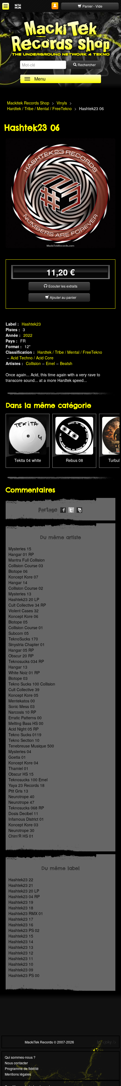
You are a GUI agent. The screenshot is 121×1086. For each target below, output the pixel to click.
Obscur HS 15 (20, 774)
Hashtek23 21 (20, 885)
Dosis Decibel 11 (23, 813)
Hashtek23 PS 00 (23, 975)
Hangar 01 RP (21, 554)
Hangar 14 (17, 582)
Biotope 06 (18, 571)
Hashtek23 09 (20, 969)
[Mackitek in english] (18, 6)
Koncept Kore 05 (23, 695)
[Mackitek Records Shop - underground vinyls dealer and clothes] (60, 38)
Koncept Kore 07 (23, 577)
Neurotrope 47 (21, 802)
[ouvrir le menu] (5, 6)
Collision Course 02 (25, 588)
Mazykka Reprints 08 (27, 428)
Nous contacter (16, 1062)
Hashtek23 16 (20, 924)
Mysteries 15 (19, 548)
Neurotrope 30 (21, 830)
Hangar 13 (17, 667)
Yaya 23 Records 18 (26, 785)
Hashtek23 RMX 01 (25, 913)
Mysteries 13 (19, 594)
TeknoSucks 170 (23, 639)
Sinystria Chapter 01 (26, 644)
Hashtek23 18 (20, 908)
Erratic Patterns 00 (25, 717)
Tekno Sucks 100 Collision (31, 684)
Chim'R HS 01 (20, 836)
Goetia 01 (17, 757)
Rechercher (86, 64)
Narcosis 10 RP (22, 712)
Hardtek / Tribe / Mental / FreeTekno (69, 352)
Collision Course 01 (25, 627)
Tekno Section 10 (23, 740)
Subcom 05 (18, 633)
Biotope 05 (18, 622)
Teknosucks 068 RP (26, 808)
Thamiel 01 (18, 768)
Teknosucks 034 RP (26, 661)
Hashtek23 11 (20, 958)
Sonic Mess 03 (21, 706)
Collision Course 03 (25, 565)
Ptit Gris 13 (18, 791)
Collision (33, 363)
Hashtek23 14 (20, 941)
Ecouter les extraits (62, 286)
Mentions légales (18, 1074)
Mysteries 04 (19, 751)
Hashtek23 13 (20, 947)
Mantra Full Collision (26, 560)
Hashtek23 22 (20, 879)
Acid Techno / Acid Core (32, 357)
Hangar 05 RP (21, 650)
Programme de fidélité (22, 1068)
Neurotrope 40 (21, 796)
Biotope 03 (18, 678)
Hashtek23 (31, 324)
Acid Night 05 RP (23, 729)
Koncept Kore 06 (23, 616)
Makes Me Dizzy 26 (74, 428)
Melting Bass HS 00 (25, 723)
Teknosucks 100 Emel (28, 779)
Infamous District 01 (26, 819)
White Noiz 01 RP (24, 672)
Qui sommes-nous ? (20, 1057)
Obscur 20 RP (20, 655)
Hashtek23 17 (20, 919)
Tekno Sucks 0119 (24, 734)
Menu (40, 78)
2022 (27, 335)
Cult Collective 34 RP (27, 605)
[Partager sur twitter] (71, 509)
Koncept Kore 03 (23, 824)
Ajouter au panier (62, 297)
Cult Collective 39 (23, 689)
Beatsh (66, 363)
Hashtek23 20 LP (23, 599)
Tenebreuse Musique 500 (31, 746)
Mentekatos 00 (21, 701)
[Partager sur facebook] (63, 509)
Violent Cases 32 (23, 610)
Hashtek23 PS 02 (23, 930)
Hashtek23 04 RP (24, 896)
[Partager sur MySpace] (79, 509)
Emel (50, 363)
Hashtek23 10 (20, 964)
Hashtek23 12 (20, 953)
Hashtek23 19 (20, 902)
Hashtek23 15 (20, 936)
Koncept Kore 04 (23, 762)
